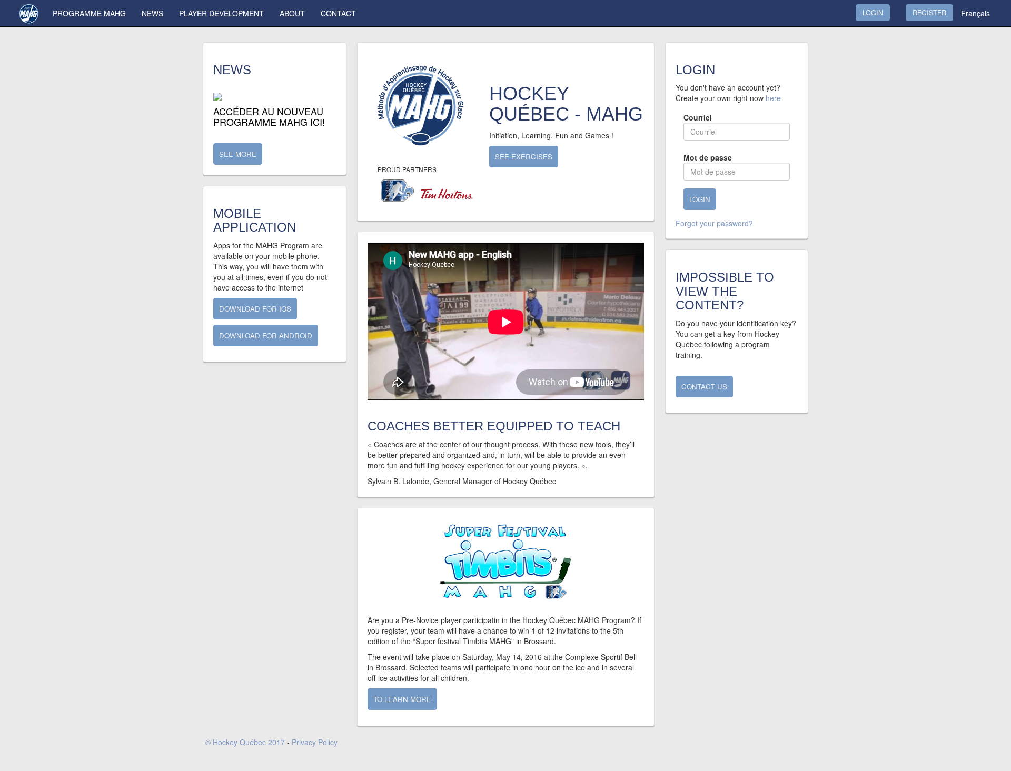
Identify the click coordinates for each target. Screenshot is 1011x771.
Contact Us (704, 387)
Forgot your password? (714, 223)
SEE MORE (237, 154)
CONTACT (338, 13)
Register (929, 12)
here (773, 98)
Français (975, 13)
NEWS (152, 13)
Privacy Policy (315, 742)
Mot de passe (707, 157)
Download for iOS (255, 309)
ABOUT (292, 13)
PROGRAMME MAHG (89, 13)
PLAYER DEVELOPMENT (221, 13)
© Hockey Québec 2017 (245, 742)
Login (873, 12)
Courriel (697, 117)
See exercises (523, 157)
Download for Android (265, 336)
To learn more (402, 699)
